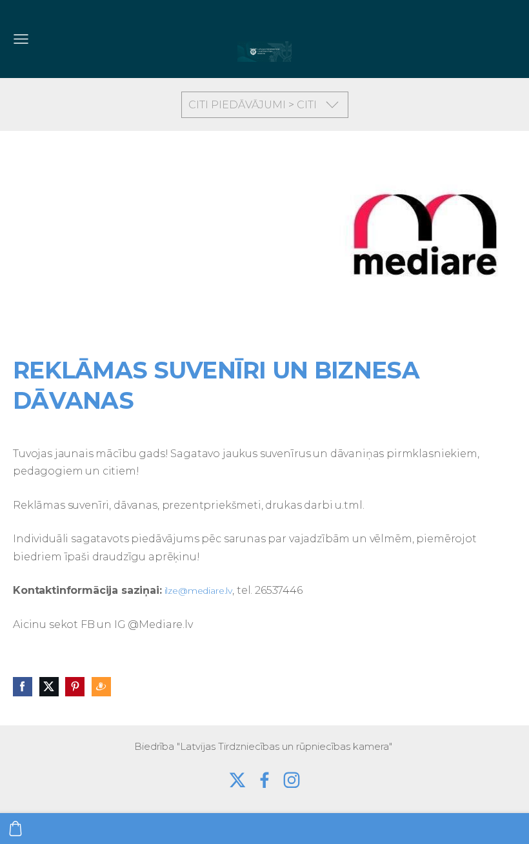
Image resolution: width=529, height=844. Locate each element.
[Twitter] (237, 780)
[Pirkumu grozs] (15, 828)
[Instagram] (291, 780)
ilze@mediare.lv (199, 590)
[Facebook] (264, 780)
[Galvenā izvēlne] (21, 39)
